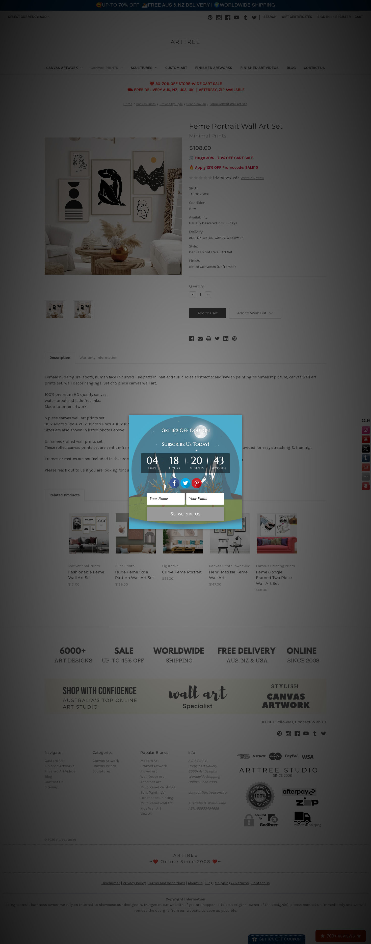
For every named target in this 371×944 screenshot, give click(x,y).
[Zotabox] (239, 524)
